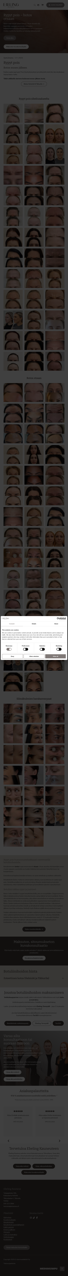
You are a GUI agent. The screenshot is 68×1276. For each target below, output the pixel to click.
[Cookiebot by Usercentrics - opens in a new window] (58, 618)
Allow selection (34, 656)
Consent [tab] (11, 624)
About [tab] (56, 624)
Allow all (55, 656)
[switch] (25, 649)
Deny (12, 656)
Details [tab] (34, 624)
